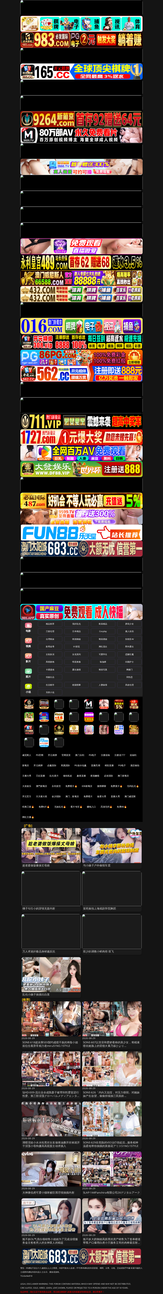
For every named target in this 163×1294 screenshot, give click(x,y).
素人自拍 (129, 631)
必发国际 (108, 775)
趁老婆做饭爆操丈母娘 (36, 865)
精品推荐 (50, 623)
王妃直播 (40, 775)
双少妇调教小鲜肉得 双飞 (98, 951)
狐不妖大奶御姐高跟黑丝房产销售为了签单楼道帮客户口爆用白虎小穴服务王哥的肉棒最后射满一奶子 (112, 1242)
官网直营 (66, 755)
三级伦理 (50, 631)
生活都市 (50, 684)
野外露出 (129, 646)
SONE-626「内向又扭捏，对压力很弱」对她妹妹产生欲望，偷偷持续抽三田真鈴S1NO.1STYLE (111, 1096)
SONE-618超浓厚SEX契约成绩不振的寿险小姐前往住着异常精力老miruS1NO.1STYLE (50, 1044)
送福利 (133, 755)
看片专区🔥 (76, 806)
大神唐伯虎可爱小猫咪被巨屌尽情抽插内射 (48, 1192)
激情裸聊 (101, 786)
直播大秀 (115, 796)
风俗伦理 (129, 684)
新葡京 (25, 765)
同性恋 (129, 677)
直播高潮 (95, 765)
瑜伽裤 (103, 661)
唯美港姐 (103, 639)
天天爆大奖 (41, 796)
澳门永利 (79, 755)
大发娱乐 (26, 786)
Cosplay (103, 631)
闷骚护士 (129, 661)
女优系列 (76, 654)
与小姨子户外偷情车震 (96, 865)
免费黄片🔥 (116, 786)
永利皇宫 (56, 786)
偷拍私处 (67, 775)
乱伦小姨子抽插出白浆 (36, 994)
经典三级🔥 (28, 806)
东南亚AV (129, 639)
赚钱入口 (91, 806)
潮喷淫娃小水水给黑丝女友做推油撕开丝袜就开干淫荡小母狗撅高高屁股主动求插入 (51, 1144)
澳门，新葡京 (72, 796)
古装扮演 (50, 654)
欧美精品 (103, 623)
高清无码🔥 (106, 806)
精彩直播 (109, 765)
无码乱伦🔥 (133, 786)
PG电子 (92, 755)
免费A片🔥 (44, 806)
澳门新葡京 (123, 775)
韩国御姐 (76, 639)
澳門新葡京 (41, 786)
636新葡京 (87, 786)
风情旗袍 (50, 661)
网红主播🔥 (28, 817)
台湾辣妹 (50, 639)
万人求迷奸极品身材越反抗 (38, 951)
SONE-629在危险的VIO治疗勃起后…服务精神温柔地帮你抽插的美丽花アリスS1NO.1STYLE (110, 1144)
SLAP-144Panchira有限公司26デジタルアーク (111, 1192)
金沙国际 (56, 796)
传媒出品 (50, 677)
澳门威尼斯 (130, 796)
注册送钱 (105, 755)
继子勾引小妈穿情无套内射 (38, 908)
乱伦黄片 (54, 775)
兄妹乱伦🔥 (60, 806)
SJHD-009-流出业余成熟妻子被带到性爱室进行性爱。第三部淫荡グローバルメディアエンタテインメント (51, 1096)
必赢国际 (51, 765)
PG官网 (39, 755)
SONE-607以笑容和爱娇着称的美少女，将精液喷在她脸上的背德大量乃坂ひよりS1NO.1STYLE (111, 1045)
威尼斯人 (26, 755)
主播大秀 (26, 775)
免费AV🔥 (122, 806)
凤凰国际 (65, 765)
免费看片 (88, 796)
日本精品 (76, 631)
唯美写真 (103, 669)
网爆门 (129, 669)
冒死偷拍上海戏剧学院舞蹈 (99, 908)
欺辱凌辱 (50, 646)
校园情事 (76, 684)
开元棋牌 (52, 755)
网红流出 (103, 646)
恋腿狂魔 (129, 654)
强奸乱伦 (76, 623)
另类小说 (50, 692)
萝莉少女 (129, 623)
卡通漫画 (50, 669)
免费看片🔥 (71, 786)
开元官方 (26, 796)
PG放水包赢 (80, 765)
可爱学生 (103, 654)
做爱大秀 (101, 796)
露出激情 (76, 669)
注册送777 (119, 755)
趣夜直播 (81, 775)
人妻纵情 (103, 684)
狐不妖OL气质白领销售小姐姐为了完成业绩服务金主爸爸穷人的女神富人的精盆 (50, 1240)
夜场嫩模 (94, 775)
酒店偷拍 (134, 765)
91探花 (76, 646)
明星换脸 (76, 661)
